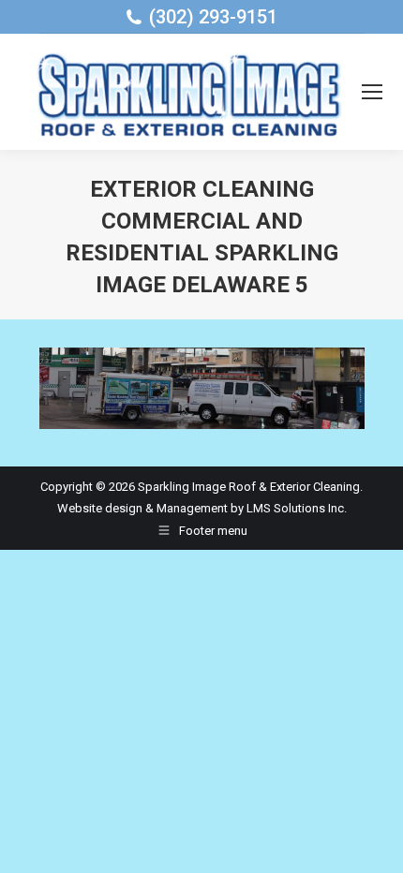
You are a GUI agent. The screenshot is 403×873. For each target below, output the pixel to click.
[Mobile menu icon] (372, 92)
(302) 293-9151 (213, 17)
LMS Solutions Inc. (296, 508)
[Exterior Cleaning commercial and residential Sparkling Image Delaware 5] (202, 388)
